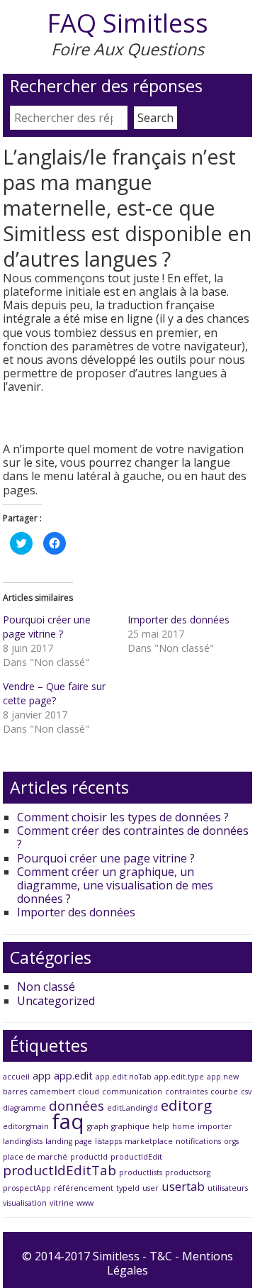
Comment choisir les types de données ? (123, 817)
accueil (16, 1077)
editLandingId (132, 1108)
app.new (223, 1077)
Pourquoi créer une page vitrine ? (47, 626)
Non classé (46, 986)
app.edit (73, 1075)
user (150, 1188)
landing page (68, 1141)
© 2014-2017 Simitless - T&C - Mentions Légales (127, 1262)
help (160, 1126)
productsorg (187, 1172)
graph (97, 1126)
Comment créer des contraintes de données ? (133, 837)
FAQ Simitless (127, 23)
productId (89, 1157)
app (42, 1075)
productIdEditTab (59, 1170)
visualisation (25, 1203)
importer (215, 1126)
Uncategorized (56, 1001)
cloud (88, 1092)
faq (68, 1121)
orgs (231, 1141)
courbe (224, 1092)
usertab (183, 1186)
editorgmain (26, 1126)
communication (132, 1092)
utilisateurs (228, 1188)
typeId (128, 1188)
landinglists (22, 1141)
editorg (186, 1105)
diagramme (24, 1108)
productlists (140, 1172)
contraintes (186, 1092)
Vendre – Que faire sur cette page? (54, 693)
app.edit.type (179, 1077)
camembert (52, 1092)
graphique (130, 1126)
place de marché (35, 1157)
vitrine (62, 1203)
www (85, 1203)
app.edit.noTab (124, 1077)
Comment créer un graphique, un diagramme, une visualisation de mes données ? (115, 885)
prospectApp (27, 1188)
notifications (198, 1141)
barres (15, 1092)
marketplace (149, 1141)
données (76, 1106)
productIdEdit (136, 1157)
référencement (83, 1188)
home (183, 1126)
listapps (108, 1141)
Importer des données (179, 619)
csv (246, 1092)
